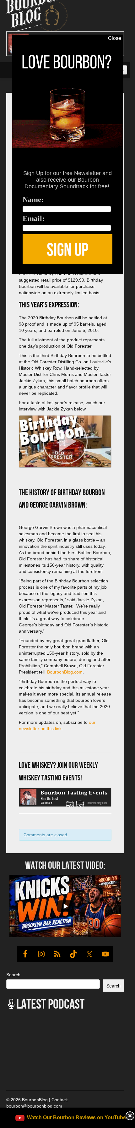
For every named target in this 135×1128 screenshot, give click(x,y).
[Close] (5, 277)
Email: (34, 218)
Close (114, 38)
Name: (33, 199)
